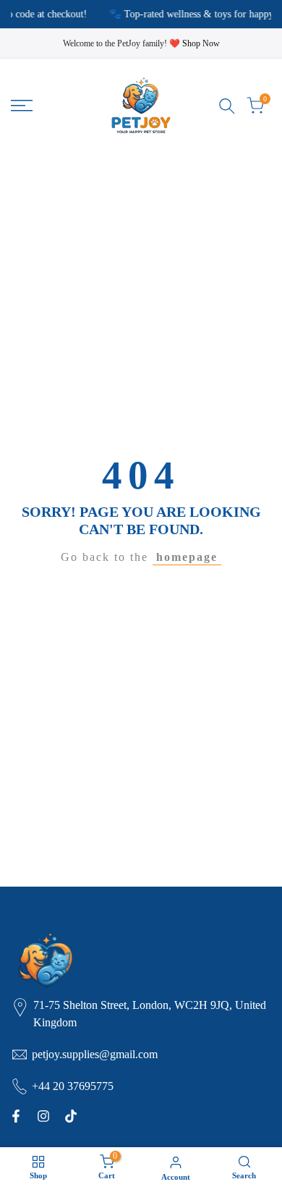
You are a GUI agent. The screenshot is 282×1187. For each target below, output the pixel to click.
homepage (187, 557)
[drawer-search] (227, 106)
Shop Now (201, 43)
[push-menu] (22, 105)
